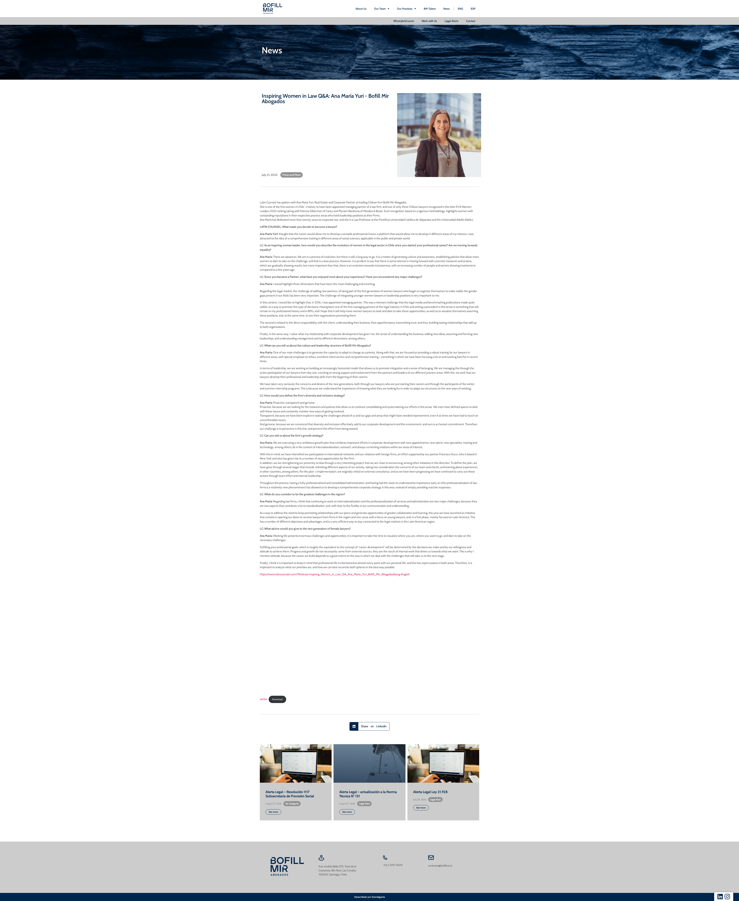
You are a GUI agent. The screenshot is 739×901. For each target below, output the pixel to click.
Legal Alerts (451, 21)
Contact (470, 21)
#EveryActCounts (403, 21)
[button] (369, 726)
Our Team (380, 8)
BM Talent (430, 8)
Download (277, 699)
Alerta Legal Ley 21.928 (430, 792)
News (446, 8)
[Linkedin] (720, 896)
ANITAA (263, 699)
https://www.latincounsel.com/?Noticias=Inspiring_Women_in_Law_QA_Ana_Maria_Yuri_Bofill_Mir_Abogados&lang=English (335, 574)
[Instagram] (727, 896)
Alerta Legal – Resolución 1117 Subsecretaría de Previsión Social (290, 794)
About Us (360, 8)
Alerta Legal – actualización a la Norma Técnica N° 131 (368, 794)
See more (273, 811)
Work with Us (429, 21)
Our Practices (404, 8)
